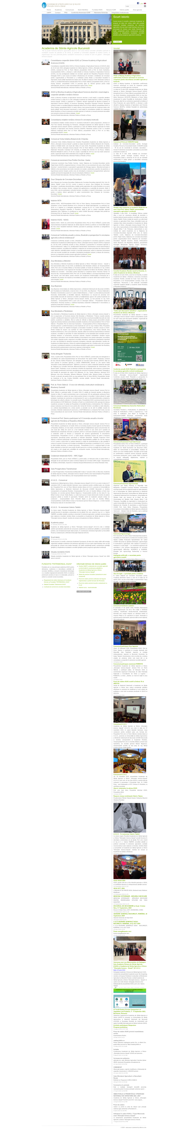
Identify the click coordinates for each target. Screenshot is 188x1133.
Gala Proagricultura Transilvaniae (64, 469)
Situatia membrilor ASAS (60, 552)
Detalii (90, 85)
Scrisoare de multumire (121, 1058)
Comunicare (70, 10)
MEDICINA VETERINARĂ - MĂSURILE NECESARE (130, 896)
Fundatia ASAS (97, 10)
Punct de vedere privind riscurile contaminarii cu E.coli (93, 584)
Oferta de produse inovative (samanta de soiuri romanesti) (92, 575)
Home (49, 10)
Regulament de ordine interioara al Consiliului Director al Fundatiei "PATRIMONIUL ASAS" (57, 581)
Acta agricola (137, 10)
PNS (65, 12)
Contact (57, 12)
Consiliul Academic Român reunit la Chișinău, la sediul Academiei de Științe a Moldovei (129, 272)
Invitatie (116, 1049)
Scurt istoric (55, 537)
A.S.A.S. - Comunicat (59, 480)
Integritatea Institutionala (120, 12)
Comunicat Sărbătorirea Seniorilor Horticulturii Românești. (129, 407)
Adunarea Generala (101, 12)
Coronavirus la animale (121, 1085)
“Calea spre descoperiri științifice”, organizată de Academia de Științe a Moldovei (130, 312)
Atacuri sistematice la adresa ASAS (125, 788)
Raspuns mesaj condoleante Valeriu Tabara (128, 796)
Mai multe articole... (84, 591)
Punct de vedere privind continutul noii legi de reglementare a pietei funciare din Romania (92, 580)
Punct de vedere (118, 1105)
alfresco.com (142, 1127)
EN (142, 3)
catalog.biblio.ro (119, 1040)
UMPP (49, 12)
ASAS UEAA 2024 (119, 880)
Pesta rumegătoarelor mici (122, 931)
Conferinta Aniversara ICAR (80, 12)
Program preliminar (120, 1027)
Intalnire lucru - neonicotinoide (88, 587)
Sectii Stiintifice (83, 10)
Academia (58, 10)
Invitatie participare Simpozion (124, 1025)
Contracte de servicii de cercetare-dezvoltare (57, 587)
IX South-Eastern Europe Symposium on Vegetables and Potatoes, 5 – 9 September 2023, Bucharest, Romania (129, 1011)
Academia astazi (57, 523)
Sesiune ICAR (111, 10)
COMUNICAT (117, 1067)
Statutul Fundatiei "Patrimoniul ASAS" (55, 584)
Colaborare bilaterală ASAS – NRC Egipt (66, 456)
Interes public (124, 10)
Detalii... (118, 41)
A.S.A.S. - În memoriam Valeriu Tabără (65, 507)
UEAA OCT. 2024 (119, 888)
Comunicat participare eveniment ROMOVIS (128, 664)
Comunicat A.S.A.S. (120, 724)
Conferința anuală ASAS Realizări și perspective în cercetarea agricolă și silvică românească (129, 370)
